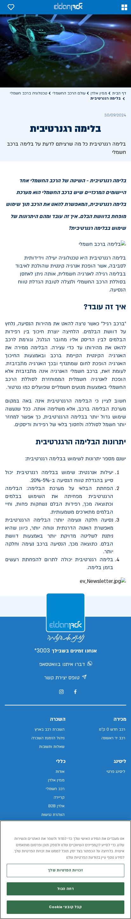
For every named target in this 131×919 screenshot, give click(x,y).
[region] (65, 869)
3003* (42, 650)
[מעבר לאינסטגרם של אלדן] (61, 691)
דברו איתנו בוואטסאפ (62, 664)
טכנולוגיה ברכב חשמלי (28, 93)
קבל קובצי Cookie (65, 907)
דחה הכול (65, 888)
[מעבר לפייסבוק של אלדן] (75, 692)
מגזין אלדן (99, 93)
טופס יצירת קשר (61, 677)
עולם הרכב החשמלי (69, 93)
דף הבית (119, 93)
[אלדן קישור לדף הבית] (68, 7)
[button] (124, 7)
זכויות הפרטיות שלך (65, 870)
